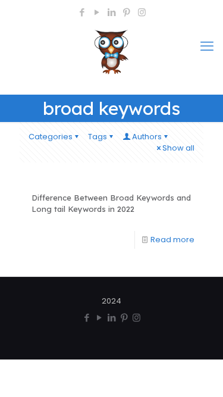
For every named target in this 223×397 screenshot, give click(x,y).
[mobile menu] (207, 46)
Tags (97, 136)
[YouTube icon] (97, 12)
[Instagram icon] (141, 12)
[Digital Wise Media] (111, 55)
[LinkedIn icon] (112, 12)
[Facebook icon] (82, 12)
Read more (172, 239)
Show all (178, 148)
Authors (147, 136)
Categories (51, 136)
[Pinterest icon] (127, 12)
